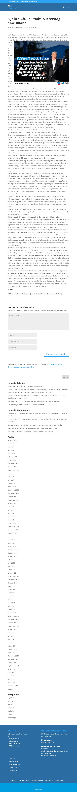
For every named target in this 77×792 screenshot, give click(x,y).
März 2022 (11, 566)
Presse (10, 714)
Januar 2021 (12, 613)
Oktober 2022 (12, 553)
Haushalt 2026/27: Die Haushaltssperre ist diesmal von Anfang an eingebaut (34, 401)
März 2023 (11, 543)
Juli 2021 (11, 593)
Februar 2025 (12, 483)
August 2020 (12, 629)
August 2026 (12, 440)
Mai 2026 (11, 447)
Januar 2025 (12, 487)
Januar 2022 (12, 573)
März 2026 (11, 453)
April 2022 (11, 563)
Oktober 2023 (12, 533)
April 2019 (11, 682)
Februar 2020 (12, 649)
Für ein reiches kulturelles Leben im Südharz (37, 432)
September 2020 (13, 626)
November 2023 (13, 530)
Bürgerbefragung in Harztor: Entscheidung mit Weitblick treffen (41, 425)
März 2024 (11, 520)
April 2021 (11, 603)
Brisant (10, 704)
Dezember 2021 (13, 576)
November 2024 (13, 493)
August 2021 (12, 590)
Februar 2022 (12, 570)
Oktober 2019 (12, 663)
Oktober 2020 (12, 623)
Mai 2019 (11, 679)
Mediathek (11, 711)
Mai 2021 (11, 599)
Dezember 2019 (13, 656)
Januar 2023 (12, 546)
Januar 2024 (12, 523)
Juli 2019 (11, 672)
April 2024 (11, 517)
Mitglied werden (14, 764)
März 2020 (11, 646)
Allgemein (11, 698)
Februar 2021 (12, 609)
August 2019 (12, 669)
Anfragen (11, 701)
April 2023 (11, 540)
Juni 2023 (11, 536)
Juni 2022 (11, 560)
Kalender (11, 708)
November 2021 (13, 580)
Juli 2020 (11, 633)
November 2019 (13, 659)
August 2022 (12, 556)
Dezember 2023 (13, 526)
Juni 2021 (11, 596)
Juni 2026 (11, 444)
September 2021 (13, 586)
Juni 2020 (11, 636)
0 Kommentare (32, 27)
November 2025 (13, 463)
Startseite (12, 758)
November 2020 (13, 619)
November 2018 (13, 686)
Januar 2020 (12, 653)
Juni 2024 (11, 510)
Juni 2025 (11, 473)
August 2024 (12, 503)
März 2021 (11, 606)
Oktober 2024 (12, 497)
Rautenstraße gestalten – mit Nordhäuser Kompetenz (26, 386)
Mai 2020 (11, 639)
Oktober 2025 (12, 467)
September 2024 (13, 500)
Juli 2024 (11, 507)
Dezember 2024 (13, 490)
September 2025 (13, 470)
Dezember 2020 (13, 616)
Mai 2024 (11, 513)
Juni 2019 (11, 676)
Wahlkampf (12, 718)
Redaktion (13, 27)
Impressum (13, 767)
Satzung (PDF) (13, 761)
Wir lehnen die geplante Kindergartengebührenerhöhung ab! (37, 428)
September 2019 (13, 666)
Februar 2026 (12, 457)
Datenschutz (13, 771)
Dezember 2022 (13, 550)
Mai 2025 (11, 477)
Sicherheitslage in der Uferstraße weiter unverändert (26, 405)
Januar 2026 (12, 460)
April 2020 (11, 643)
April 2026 (11, 450)
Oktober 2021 (12, 583)
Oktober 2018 (12, 689)
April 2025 (11, 480)
